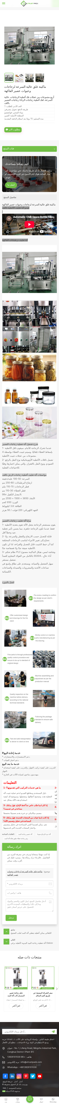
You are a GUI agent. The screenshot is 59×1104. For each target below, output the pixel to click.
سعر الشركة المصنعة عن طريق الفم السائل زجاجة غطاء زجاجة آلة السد (43, 994)
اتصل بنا (11, 185)
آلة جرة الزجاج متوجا (44, 834)
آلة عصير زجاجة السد (25, 834)
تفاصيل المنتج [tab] (10, 197)
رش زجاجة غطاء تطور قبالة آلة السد (16, 838)
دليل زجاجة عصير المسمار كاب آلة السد (16, 994)
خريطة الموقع (7, 1081)
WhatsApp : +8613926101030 (22, 1067)
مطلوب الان (14, 130)
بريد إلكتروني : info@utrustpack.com (24, 1062)
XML (4, 1088)
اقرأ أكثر (16, 1006)
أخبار (15, 1081)
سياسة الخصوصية (15, 1088)
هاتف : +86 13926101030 (19, 1056)
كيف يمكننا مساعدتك (17, 164)
